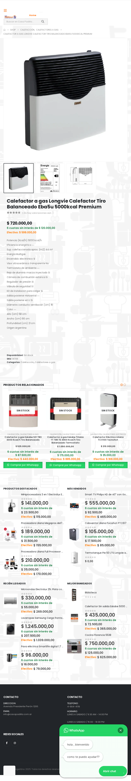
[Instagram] (14, 743)
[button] (7, 100)
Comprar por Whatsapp (24, 465)
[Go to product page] (10, 506)
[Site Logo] (10, 17)
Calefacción (27, 362)
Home (32, 15)
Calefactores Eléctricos (114, 434)
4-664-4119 (73, 706)
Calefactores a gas (45, 362)
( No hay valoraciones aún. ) (37, 213)
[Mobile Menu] (6, 10)
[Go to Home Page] (4, 30)
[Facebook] (6, 743)
